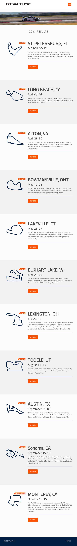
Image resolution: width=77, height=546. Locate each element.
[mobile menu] (69, 4)
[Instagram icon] (70, 541)
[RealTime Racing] (18, 4)
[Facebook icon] (66, 541)
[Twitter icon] (68, 541)
